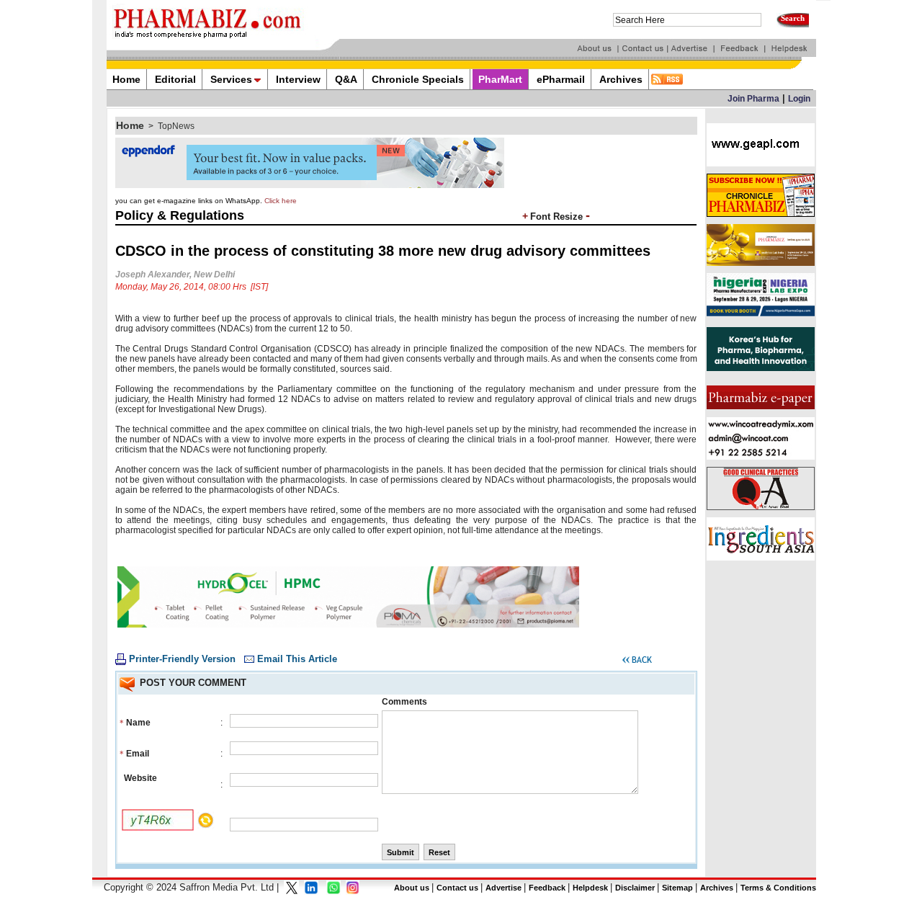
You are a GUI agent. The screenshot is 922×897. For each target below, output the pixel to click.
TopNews (176, 126)
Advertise (503, 887)
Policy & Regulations (179, 215)
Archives (716, 887)
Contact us (457, 887)
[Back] (637, 662)
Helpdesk (590, 887)
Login (799, 99)
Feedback (547, 887)
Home (130, 125)
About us (411, 887)
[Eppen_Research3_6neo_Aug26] (309, 185)
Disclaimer (635, 887)
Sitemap (677, 887)
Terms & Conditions (778, 887)
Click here (280, 201)
